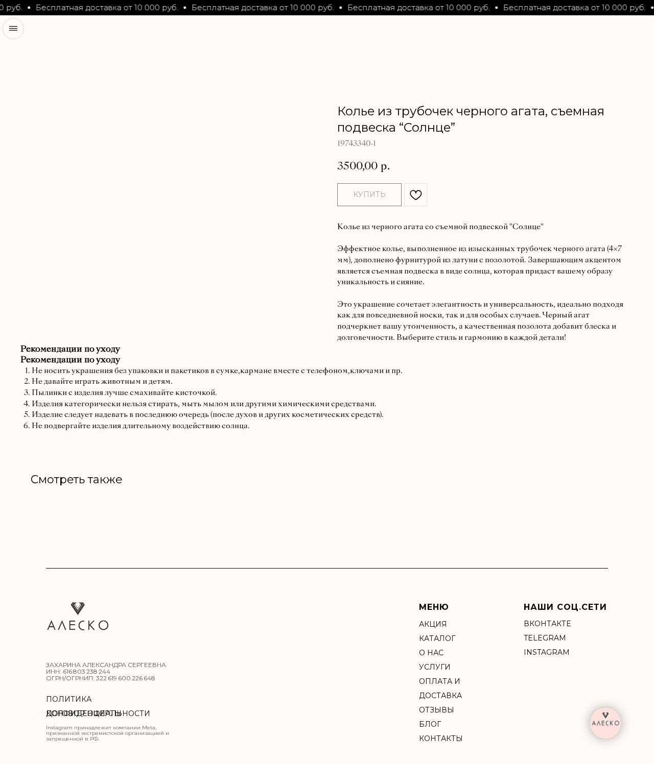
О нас (431, 652)
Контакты (441, 738)
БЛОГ (430, 724)
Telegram (545, 638)
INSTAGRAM (547, 652)
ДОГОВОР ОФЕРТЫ (84, 713)
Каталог (437, 638)
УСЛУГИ (435, 667)
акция (433, 624)
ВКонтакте (547, 623)
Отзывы (436, 709)
